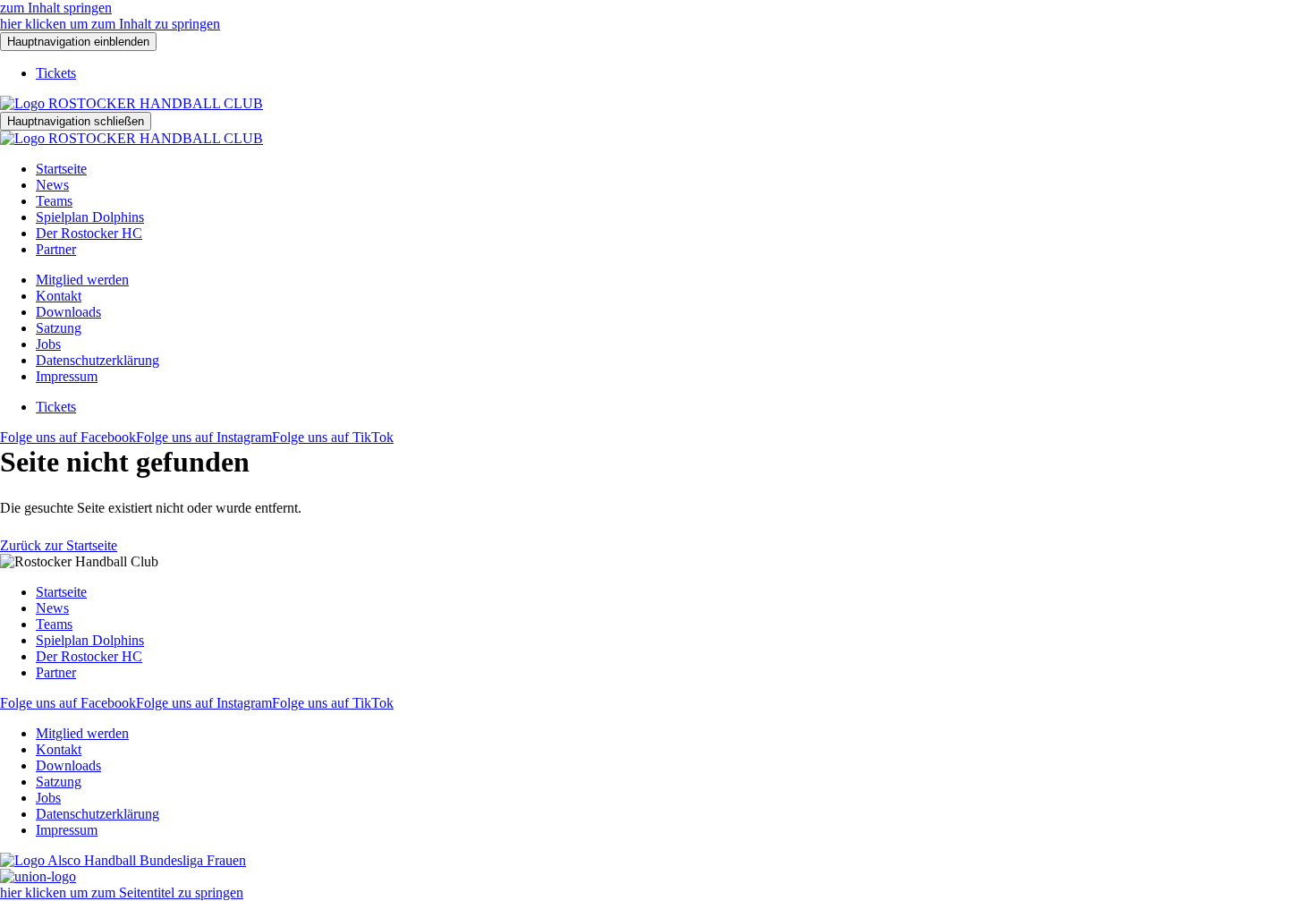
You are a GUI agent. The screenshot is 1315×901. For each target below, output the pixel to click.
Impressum (67, 376)
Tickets (56, 73)
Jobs (48, 344)
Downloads (68, 311)
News (52, 184)
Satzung (58, 328)
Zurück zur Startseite (58, 545)
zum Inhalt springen (56, 7)
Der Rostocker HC (89, 233)
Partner (56, 249)
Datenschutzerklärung (97, 360)
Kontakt (58, 295)
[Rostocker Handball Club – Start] (131, 103)
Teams (54, 200)
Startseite (61, 168)
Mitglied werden (82, 279)
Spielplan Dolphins (90, 217)
